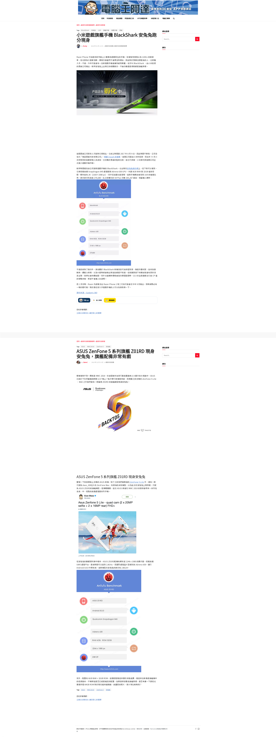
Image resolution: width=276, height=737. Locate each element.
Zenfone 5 (100, 346)
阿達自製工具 (129, 18)
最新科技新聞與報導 (88, 25)
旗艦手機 (106, 30)
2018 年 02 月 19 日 (97, 362)
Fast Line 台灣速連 (155, 729)
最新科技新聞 (100, 25)
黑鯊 (121, 30)
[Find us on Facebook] (195, 729)
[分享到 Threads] (151, 52)
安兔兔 (93, 30)
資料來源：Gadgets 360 (87, 292)
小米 (99, 30)
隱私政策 (139, 729)
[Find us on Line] (198, 729)
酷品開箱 (119, 18)
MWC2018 (90, 346)
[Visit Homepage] (138, 7)
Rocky (85, 46)
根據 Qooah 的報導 (112, 156)
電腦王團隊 (166, 18)
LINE (155, 52)
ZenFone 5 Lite (137, 482)
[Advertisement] (117, 321)
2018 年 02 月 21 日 (97, 46)
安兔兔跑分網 (132, 168)
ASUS (83, 346)
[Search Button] (174, 18)
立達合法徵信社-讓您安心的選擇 (89, 313)
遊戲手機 (114, 30)
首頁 (102, 18)
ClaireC (85, 362)
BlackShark (85, 30)
